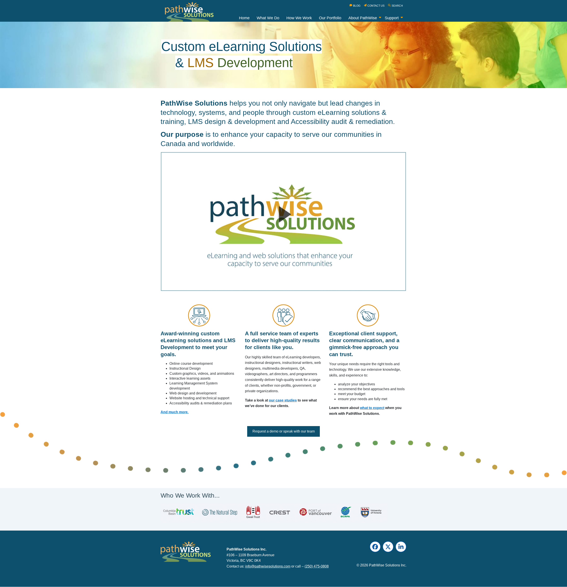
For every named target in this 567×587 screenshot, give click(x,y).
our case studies (283, 400)
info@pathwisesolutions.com (267, 566)
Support (392, 18)
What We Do (268, 18)
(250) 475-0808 (317, 566)
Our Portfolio (330, 18)
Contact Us (375, 5)
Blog (356, 5)
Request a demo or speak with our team (283, 431)
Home (244, 18)
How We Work (299, 18)
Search (397, 5)
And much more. (174, 412)
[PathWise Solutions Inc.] (191, 13)
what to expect (372, 408)
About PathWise (362, 18)
